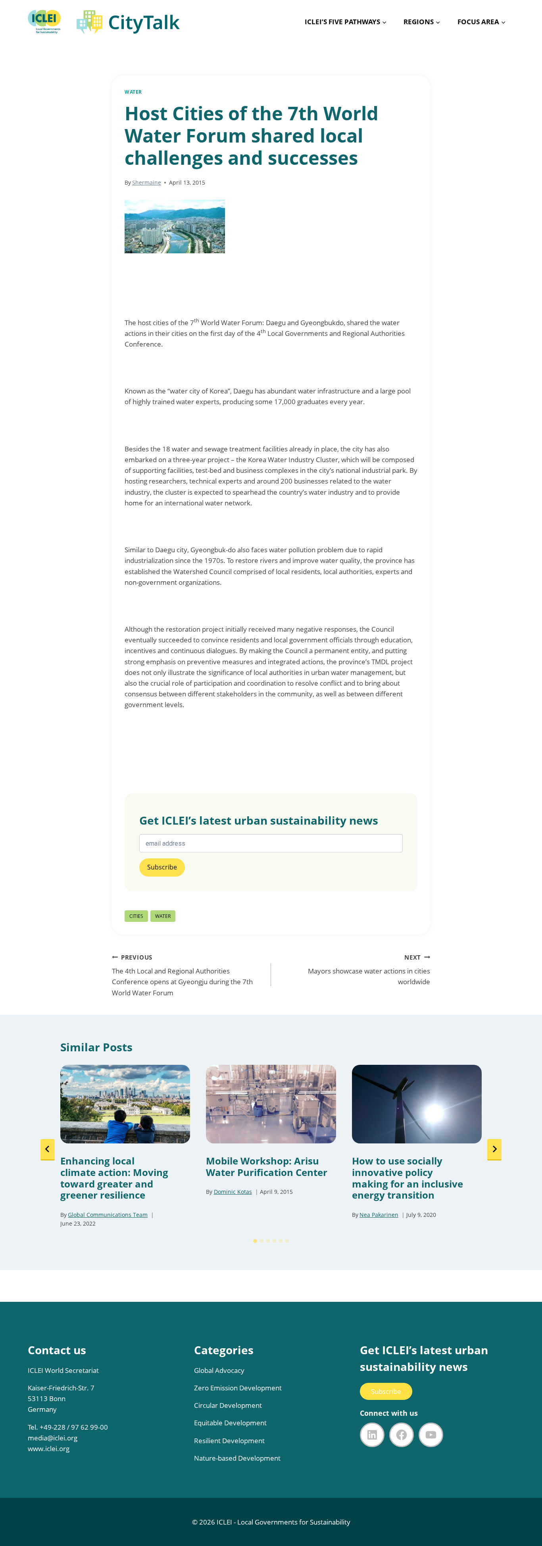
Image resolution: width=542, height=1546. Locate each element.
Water (133, 92)
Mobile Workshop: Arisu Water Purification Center (266, 1166)
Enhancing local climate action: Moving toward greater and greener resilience (114, 1178)
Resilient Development (229, 1440)
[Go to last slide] (47, 1149)
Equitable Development (230, 1422)
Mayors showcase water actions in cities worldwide (369, 970)
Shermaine (146, 182)
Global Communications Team (108, 1214)
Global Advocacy (219, 1370)
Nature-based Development (237, 1458)
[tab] (255, 1241)
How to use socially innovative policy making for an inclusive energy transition (407, 1178)
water (163, 916)
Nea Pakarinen (378, 1214)
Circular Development (228, 1405)
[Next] (494, 1149)
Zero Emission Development (238, 1387)
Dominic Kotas (233, 1191)
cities (136, 916)
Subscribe (386, 1391)
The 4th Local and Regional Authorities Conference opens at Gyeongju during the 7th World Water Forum (182, 975)
